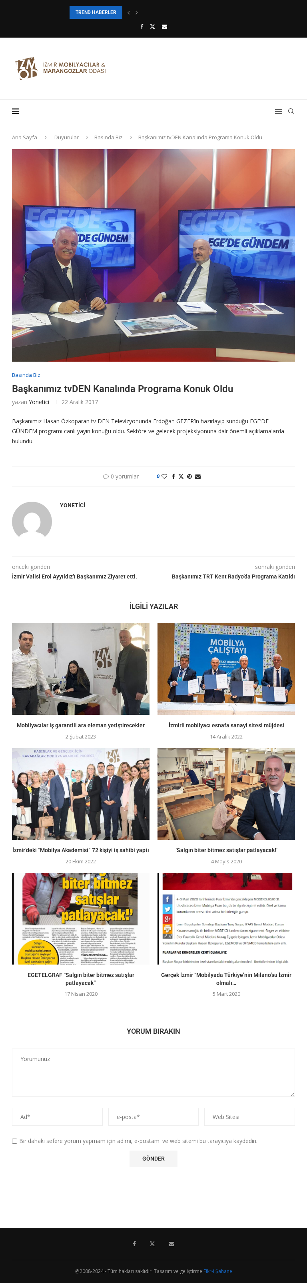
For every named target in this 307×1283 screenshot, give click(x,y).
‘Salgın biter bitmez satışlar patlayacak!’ (226, 850)
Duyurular (66, 137)
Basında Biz (108, 137)
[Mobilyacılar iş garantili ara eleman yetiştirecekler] (81, 669)
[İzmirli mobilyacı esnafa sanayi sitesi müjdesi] (226, 669)
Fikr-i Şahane (217, 1271)
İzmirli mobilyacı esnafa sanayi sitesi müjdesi (226, 725)
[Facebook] (141, 26)
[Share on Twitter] (181, 476)
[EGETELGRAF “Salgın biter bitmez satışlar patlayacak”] (81, 919)
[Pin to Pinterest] (189, 476)
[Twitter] (152, 26)
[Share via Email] (198, 476)
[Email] (164, 26)
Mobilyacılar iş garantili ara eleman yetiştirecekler (81, 725)
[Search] (291, 111)
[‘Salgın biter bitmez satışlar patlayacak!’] (226, 794)
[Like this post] (164, 476)
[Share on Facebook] (173, 476)
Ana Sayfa (24, 137)
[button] (129, 12)
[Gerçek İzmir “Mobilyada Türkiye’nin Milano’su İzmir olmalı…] (226, 919)
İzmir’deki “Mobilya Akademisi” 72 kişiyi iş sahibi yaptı (80, 850)
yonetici (39, 402)
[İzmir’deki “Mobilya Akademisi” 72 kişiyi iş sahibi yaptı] (81, 794)
